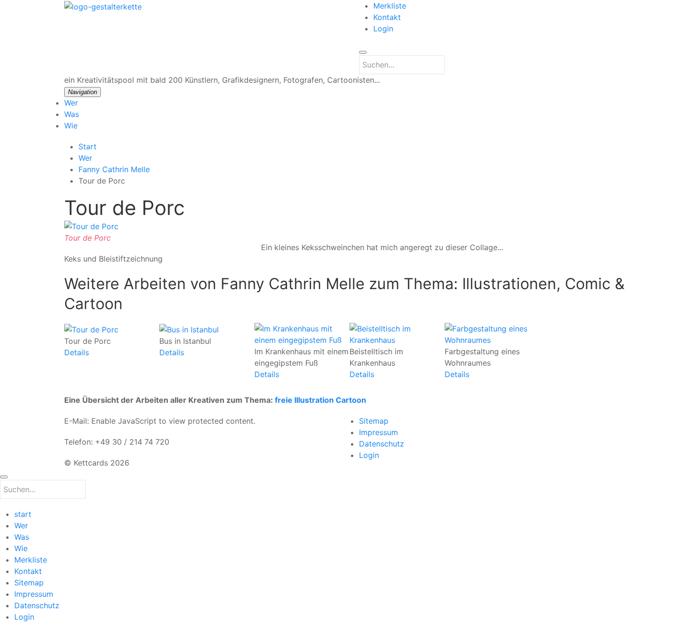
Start (87, 146)
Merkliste (389, 5)
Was (71, 114)
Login (383, 28)
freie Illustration (304, 400)
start (22, 514)
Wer (71, 102)
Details (76, 352)
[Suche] (363, 52)
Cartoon (351, 400)
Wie (71, 125)
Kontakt (387, 17)
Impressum (378, 432)
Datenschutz (381, 443)
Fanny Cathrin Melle (114, 169)
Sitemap (373, 421)
